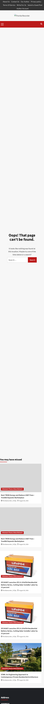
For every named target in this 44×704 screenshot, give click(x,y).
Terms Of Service (9, 5)
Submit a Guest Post (35, 5)
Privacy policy (36, 2)
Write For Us (21, 5)
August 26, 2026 (23, 501)
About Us (6, 2)
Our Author (25, 2)
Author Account (23, 8)
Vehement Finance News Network (12, 489)
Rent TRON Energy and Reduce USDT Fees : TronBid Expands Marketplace (17, 496)
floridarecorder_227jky (9, 501)
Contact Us (15, 2)
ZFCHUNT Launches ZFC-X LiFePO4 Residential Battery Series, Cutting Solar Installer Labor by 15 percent (19, 585)
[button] (2, 24)
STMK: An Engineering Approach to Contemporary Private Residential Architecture (19, 675)
